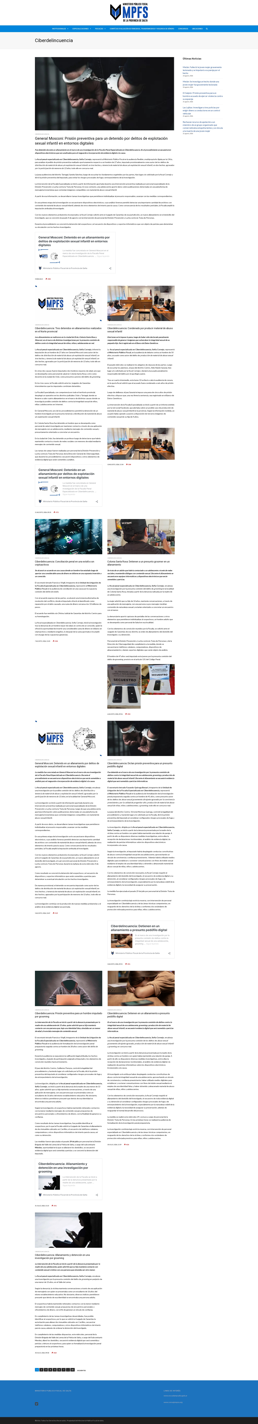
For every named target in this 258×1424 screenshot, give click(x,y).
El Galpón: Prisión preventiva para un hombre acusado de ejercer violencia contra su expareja (203, 96)
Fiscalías (99, 29)
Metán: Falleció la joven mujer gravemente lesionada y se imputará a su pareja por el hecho (202, 70)
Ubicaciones (197, 29)
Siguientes (81, 1370)
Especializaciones (81, 29)
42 (73, 1370)
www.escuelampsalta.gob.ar (175, 1395)
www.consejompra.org (173, 1402)
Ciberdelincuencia (42, 134)
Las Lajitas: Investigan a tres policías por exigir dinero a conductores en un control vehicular (201, 110)
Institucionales (59, 29)
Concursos (183, 29)
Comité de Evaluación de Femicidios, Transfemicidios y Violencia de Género (142, 29)
